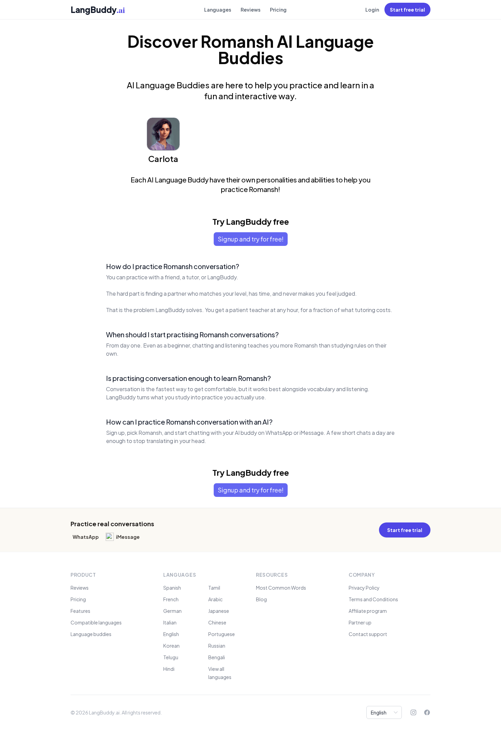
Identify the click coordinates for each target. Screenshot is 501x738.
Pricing (278, 9)
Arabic (215, 599)
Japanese (218, 611)
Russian (216, 646)
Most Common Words (281, 588)
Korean (171, 646)
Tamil (214, 588)
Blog (261, 599)
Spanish (172, 588)
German (172, 611)
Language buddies (91, 634)
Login (372, 9)
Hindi (168, 669)
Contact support (368, 634)
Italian (170, 622)
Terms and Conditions (373, 599)
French (171, 599)
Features (80, 611)
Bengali (216, 657)
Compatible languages (96, 622)
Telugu (170, 657)
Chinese (217, 622)
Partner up (360, 622)
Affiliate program (368, 611)
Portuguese (221, 634)
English (171, 634)
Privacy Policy (364, 588)
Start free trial (407, 9)
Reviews (250, 9)
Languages (217, 9)
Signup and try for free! (251, 239)
